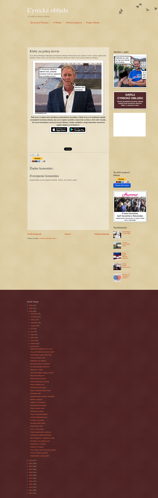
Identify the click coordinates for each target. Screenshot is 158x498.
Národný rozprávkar (36, 399)
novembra (34, 317)
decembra (34, 314)
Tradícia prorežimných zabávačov (40, 432)
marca (33, 340)
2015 (31, 484)
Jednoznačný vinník (36, 426)
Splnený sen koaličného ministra (126, 276)
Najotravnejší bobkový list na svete (41, 349)
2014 (31, 487)
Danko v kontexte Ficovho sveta (40, 390)
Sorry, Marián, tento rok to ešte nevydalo (43, 450)
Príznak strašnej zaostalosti (39, 453)
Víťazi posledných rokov (37, 358)
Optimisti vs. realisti (36, 370)
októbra (33, 320)
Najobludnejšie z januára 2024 (39, 456)
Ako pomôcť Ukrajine (39, 22)
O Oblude (57, 22)
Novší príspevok (34, 234)
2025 (31, 308)
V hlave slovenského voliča (126, 244)
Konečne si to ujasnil (36, 447)
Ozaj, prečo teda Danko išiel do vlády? (42, 352)
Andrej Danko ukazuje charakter (125, 255)
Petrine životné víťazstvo (38, 378)
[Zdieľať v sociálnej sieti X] (36, 155)
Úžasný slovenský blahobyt (39, 414)
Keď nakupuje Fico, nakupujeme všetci (42, 438)
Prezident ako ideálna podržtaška (40, 435)
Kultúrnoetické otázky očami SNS (40, 355)
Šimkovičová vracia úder (38, 387)
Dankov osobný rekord (37, 408)
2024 (31, 311)
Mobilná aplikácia (74, 22)
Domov (68, 234)
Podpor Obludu (93, 22)
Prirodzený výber (35, 393)
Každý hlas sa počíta (37, 411)
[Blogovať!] (33, 155)
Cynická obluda (47, 10)
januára (33, 346)
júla (32, 328)
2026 (31, 305)
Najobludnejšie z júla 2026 (126, 232)
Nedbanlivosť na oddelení (38, 361)
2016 (31, 481)
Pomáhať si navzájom (37, 420)
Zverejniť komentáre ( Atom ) (48, 238)
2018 (31, 475)
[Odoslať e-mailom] (31, 155)
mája (32, 334)
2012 (31, 493)
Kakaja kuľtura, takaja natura (126, 265)
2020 (31, 469)
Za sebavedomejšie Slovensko (39, 367)
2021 (31, 466)
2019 (31, 472)
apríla (33, 337)
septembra (34, 323)
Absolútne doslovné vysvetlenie (40, 364)
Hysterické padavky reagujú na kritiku (42, 373)
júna (32, 331)
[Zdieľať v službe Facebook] (38, 155)
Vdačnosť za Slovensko (37, 402)
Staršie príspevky (101, 234)
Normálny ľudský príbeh (37, 423)
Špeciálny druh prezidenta (38, 405)
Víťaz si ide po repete (37, 429)
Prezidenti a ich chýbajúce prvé (40, 441)
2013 (31, 490)
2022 (31, 463)
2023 (31, 460)
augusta (33, 326)
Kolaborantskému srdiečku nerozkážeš (42, 396)
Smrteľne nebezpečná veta (38, 417)
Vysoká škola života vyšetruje (39, 381)
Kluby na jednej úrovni (37, 384)
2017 (31, 478)
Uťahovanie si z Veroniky (38, 444)
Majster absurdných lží (37, 375)
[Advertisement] (66, 35)
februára (33, 343)
